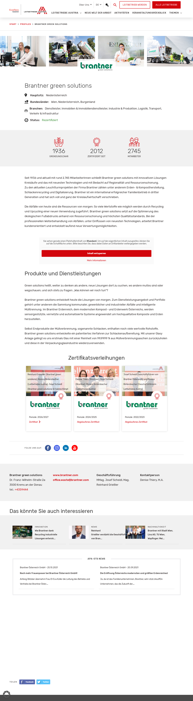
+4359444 (21, 489)
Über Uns (84, 5)
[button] (115, 5)
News (94, 527)
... (47, 584)
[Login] (107, 4)
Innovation (41, 527)
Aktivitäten (121, 13)
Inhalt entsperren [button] (96, 253)
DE (97, 5)
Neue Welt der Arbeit (98, 13)
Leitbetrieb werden (135, 5)
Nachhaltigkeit (157, 527)
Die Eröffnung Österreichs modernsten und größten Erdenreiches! (134, 573)
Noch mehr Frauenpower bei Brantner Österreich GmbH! (48, 573)
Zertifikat (33, 422)
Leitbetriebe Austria (64, 13)
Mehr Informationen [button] (96, 260)
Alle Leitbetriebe (166, 5)
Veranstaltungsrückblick (149, 13)
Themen (174, 13)
